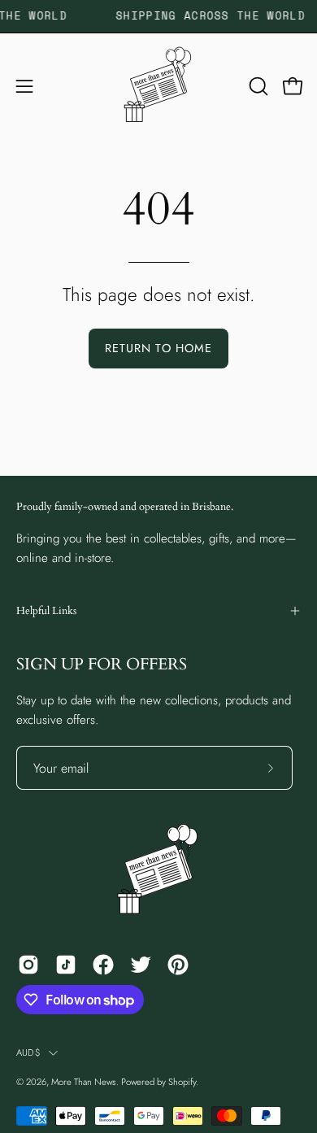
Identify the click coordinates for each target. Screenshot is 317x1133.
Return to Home (158, 348)
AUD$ (28, 1052)
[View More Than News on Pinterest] (178, 964)
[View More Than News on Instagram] (28, 964)
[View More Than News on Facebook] (103, 964)
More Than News (83, 1081)
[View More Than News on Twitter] (140, 964)
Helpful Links (46, 611)
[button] (256, 86)
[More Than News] (158, 86)
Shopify (182, 1081)
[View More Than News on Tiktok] (66, 964)
